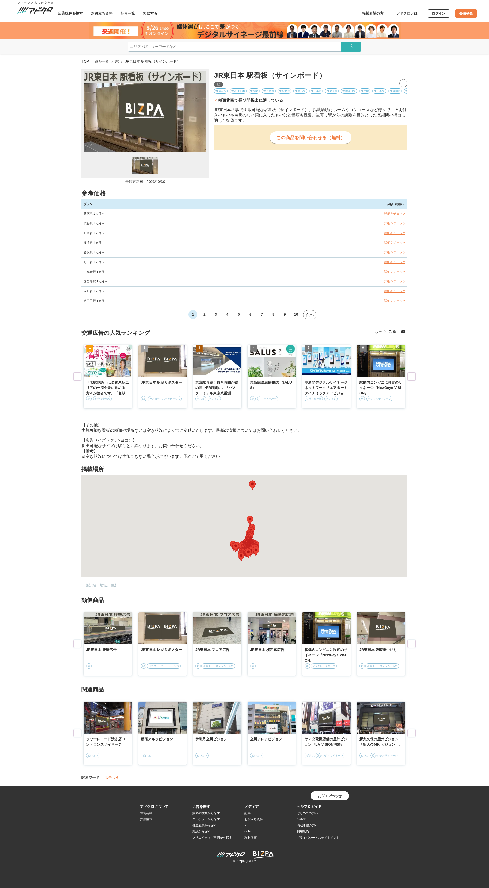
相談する (150, 13)
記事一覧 (128, 13)
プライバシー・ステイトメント (318, 837)
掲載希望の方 (373, 13)
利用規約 (303, 831)
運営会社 (146, 813)
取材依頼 (250, 837)
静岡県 (396, 91)
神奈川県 (350, 91)
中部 (366, 91)
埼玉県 (302, 91)
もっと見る (385, 331)
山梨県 (381, 91)
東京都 (333, 91)
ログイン (438, 13)
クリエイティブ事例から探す (212, 837)
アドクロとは (407, 13)
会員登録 (466, 13)
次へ (310, 315)
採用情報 (146, 819)
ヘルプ (301, 819)
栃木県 (286, 91)
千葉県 (317, 91)
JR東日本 (239, 91)
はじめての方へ (307, 813)
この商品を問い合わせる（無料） (310, 137)
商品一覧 (102, 61)
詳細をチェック (394, 214)
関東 (255, 91)
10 (296, 314)
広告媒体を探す (70, 13)
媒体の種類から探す (206, 813)
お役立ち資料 (102, 13)
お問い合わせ (330, 795)
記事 (247, 813)
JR (116, 777)
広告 (108, 777)
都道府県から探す (204, 825)
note (247, 831)
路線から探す (201, 831)
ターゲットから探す (206, 819)
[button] (252, 485)
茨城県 (270, 91)
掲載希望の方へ (307, 825)
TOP (85, 61)
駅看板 (222, 91)
